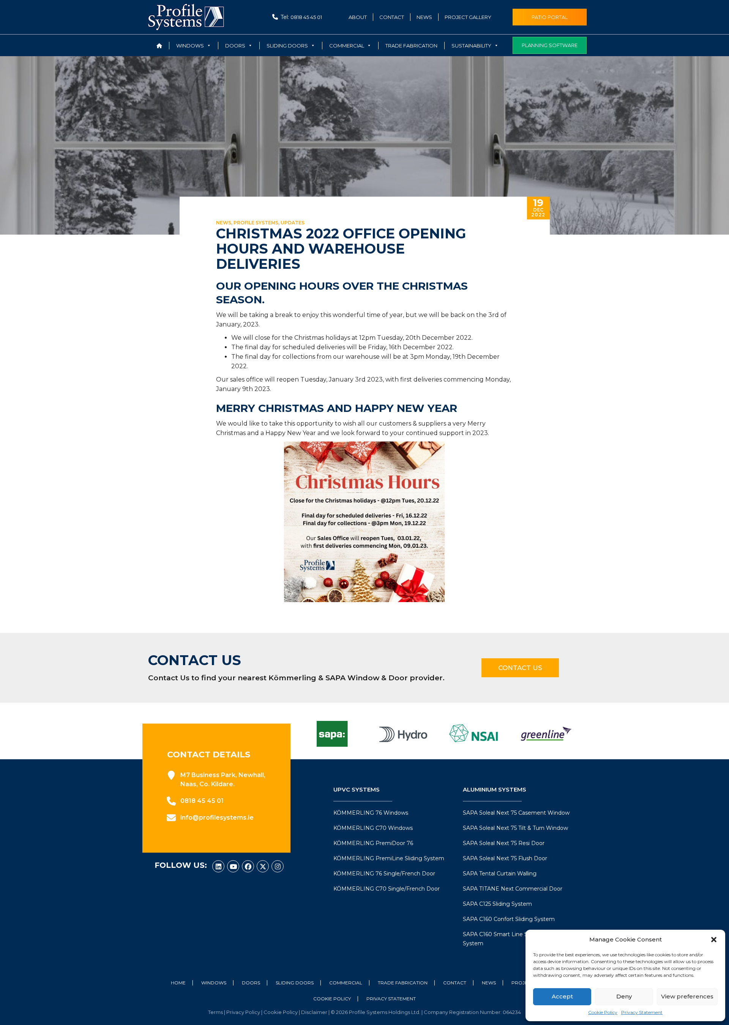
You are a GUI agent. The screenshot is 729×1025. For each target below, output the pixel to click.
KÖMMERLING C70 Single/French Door (386, 888)
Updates (293, 223)
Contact (391, 17)
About (358, 17)
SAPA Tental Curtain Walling (499, 873)
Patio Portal (550, 17)
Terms (216, 1012)
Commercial (345, 983)
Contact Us (520, 668)
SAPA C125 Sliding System (497, 903)
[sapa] (332, 734)
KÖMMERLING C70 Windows (373, 828)
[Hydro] (403, 734)
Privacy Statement (642, 1012)
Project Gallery (468, 17)
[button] (714, 939)
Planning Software (550, 45)
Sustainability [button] (471, 46)
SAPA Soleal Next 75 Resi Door (503, 843)
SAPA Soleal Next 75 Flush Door (505, 858)
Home (178, 983)
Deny (624, 996)
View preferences (687, 996)
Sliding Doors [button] (287, 46)
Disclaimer (314, 1012)
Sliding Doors (295, 983)
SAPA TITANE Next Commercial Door (512, 888)
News (424, 17)
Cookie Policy (602, 1012)
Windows (213, 983)
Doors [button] (235, 46)
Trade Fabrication (411, 46)
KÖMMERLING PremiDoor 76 (373, 843)
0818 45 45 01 (306, 17)
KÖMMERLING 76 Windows (370, 812)
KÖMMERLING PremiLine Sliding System (388, 858)
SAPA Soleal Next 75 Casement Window (516, 812)
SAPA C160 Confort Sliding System (509, 919)
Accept (562, 996)
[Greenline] (546, 734)
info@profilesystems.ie (217, 817)
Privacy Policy (243, 1012)
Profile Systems (256, 223)
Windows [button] (190, 46)
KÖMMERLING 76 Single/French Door (384, 873)
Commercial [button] (346, 46)
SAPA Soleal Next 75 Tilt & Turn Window (515, 828)
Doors (251, 983)
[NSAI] (474, 734)
